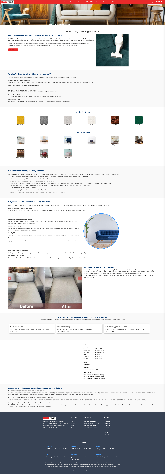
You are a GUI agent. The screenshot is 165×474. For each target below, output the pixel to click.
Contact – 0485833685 (49, 433)
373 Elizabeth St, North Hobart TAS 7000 (106, 457)
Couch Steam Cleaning (90, 428)
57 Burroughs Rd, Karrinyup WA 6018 (55, 457)
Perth (75, 2)
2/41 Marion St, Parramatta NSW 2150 (81, 449)
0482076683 (142, 275)
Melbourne (99, 2)
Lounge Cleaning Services (91, 423)
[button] (9, 278)
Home (73, 421)
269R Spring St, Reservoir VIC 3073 (105, 449)
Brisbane (92, 2)
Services (66, 2)
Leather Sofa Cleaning (90, 425)
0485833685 (158, 2)
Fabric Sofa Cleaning (90, 421)
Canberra (80, 2)
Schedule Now (13, 50)
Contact (73, 423)
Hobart (107, 428)
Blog (71, 2)
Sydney (105, 2)
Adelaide (86, 2)
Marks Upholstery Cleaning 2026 (86, 470)
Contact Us (111, 2)
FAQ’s (72, 428)
